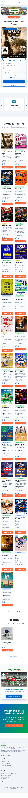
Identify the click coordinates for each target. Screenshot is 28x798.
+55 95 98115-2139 (7, 775)
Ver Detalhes (14, 87)
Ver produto (6, 650)
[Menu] (25, 2)
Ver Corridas (13, 17)
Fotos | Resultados (5, 763)
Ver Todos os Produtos (13, 656)
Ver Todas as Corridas (13, 611)
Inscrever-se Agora (13, 83)
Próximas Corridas (5, 761)
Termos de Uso (4, 767)
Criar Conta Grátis (12, 726)
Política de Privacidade (6, 765)
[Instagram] (2, 781)
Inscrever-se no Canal (13, 696)
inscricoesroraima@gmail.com (10, 773)
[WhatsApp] (5, 781)
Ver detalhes (6, 167)
